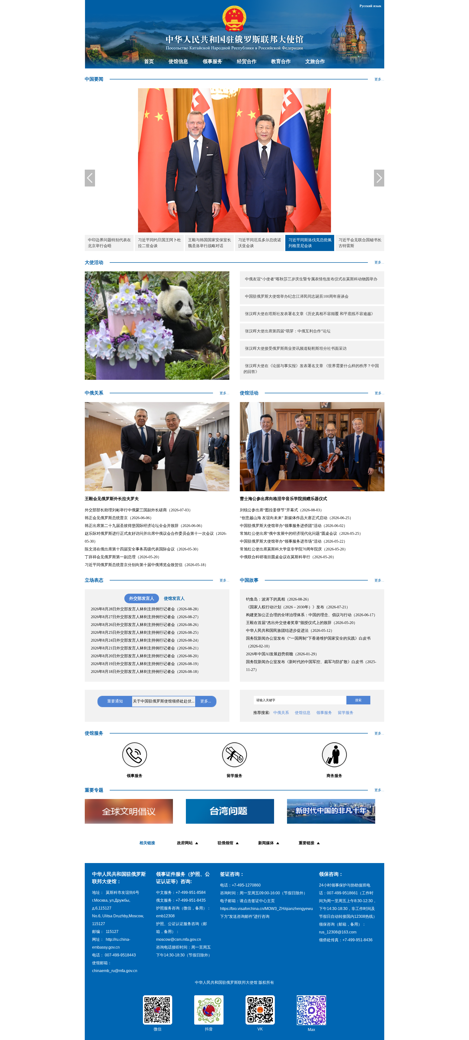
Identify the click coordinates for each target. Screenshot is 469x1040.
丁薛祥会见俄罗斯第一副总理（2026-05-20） (123, 557)
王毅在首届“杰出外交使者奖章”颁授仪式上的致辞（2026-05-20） (301, 623)
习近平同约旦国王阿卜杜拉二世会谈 (159, 243)
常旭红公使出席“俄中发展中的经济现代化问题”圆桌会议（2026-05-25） (301, 533)
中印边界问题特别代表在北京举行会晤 (109, 243)
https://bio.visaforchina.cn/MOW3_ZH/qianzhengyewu (266, 909)
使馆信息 (178, 61)
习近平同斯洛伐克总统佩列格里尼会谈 (309, 243)
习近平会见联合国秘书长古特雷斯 (360, 243)
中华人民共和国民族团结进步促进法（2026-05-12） (290, 630)
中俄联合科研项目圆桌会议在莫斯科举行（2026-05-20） (288, 557)
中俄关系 (281, 713)
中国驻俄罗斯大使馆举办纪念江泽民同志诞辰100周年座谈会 (297, 296)
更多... (379, 79)
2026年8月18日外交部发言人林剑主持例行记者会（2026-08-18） (146, 671)
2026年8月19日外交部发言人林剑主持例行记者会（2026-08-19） (146, 664)
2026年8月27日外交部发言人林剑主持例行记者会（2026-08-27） (146, 617)
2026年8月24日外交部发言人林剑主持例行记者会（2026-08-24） (146, 640)
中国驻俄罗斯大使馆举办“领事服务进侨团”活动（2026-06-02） (293, 526)
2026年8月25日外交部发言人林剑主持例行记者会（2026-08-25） (146, 632)
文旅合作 (315, 61)
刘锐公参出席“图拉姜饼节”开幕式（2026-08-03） (282, 510)
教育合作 (281, 61)
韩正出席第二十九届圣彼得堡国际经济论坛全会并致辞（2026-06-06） (144, 526)
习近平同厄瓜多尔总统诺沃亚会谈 (259, 243)
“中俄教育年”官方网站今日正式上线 (164, 701)
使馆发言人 (174, 598)
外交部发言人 (141, 598)
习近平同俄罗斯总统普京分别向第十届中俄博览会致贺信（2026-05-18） (146, 565)
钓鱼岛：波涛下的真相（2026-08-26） (278, 599)
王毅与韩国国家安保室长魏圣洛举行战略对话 (209, 243)
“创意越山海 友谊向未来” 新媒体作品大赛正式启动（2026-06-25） (296, 518)
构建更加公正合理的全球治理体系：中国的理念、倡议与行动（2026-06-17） (311, 615)
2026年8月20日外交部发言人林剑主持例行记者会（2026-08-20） (146, 656)
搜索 (358, 700)
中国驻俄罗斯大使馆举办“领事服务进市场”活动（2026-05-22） (293, 541)
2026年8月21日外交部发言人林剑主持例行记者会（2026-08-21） (146, 648)
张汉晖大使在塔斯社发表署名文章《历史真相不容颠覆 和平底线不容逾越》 (310, 314)
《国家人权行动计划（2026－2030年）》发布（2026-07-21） (298, 607)
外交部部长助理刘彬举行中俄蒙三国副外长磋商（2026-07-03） (139, 510)
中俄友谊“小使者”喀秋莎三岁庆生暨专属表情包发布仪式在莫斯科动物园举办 (311, 279)
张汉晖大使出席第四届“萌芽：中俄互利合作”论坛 (287, 331)
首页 (149, 61)
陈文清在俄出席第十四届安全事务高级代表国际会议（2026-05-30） (143, 549)
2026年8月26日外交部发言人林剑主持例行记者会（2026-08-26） (146, 625)
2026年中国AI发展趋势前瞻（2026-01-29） (282, 654)
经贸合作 (246, 61)
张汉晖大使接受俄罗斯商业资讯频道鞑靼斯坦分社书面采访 (296, 348)
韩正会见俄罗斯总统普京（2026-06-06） (119, 518)
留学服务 (345, 713)
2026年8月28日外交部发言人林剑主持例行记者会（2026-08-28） (146, 609)
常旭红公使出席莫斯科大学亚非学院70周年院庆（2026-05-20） (294, 549)
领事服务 (212, 61)
